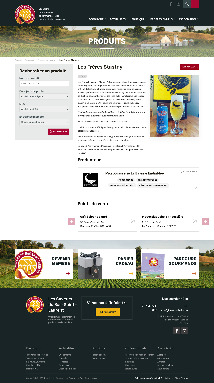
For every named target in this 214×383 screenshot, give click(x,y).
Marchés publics (33, 365)
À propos (161, 354)
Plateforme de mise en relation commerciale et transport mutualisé (139, 358)
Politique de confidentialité (148, 378)
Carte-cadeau (99, 358)
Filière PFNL (32, 368)
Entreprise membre (31, 117)
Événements (65, 354)
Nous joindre (163, 368)
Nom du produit (29, 78)
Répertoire (130, 365)
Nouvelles (63, 358)
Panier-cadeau (99, 354)
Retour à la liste (190, 67)
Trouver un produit (47, 60)
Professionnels (161, 19)
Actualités (118, 19)
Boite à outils (131, 368)
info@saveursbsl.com (174, 310)
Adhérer (161, 361)
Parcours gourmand (35, 361)
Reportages (64, 365)
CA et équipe (163, 358)
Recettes (63, 361)
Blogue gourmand (67, 368)
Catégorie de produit (32, 91)
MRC (22, 104)
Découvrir (96, 19)
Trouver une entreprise (37, 354)
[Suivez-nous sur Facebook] (170, 4)
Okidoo (184, 378)
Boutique (138, 19)
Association (187, 19)
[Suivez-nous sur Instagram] (178, 4)
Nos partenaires (165, 365)
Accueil (18, 60)
